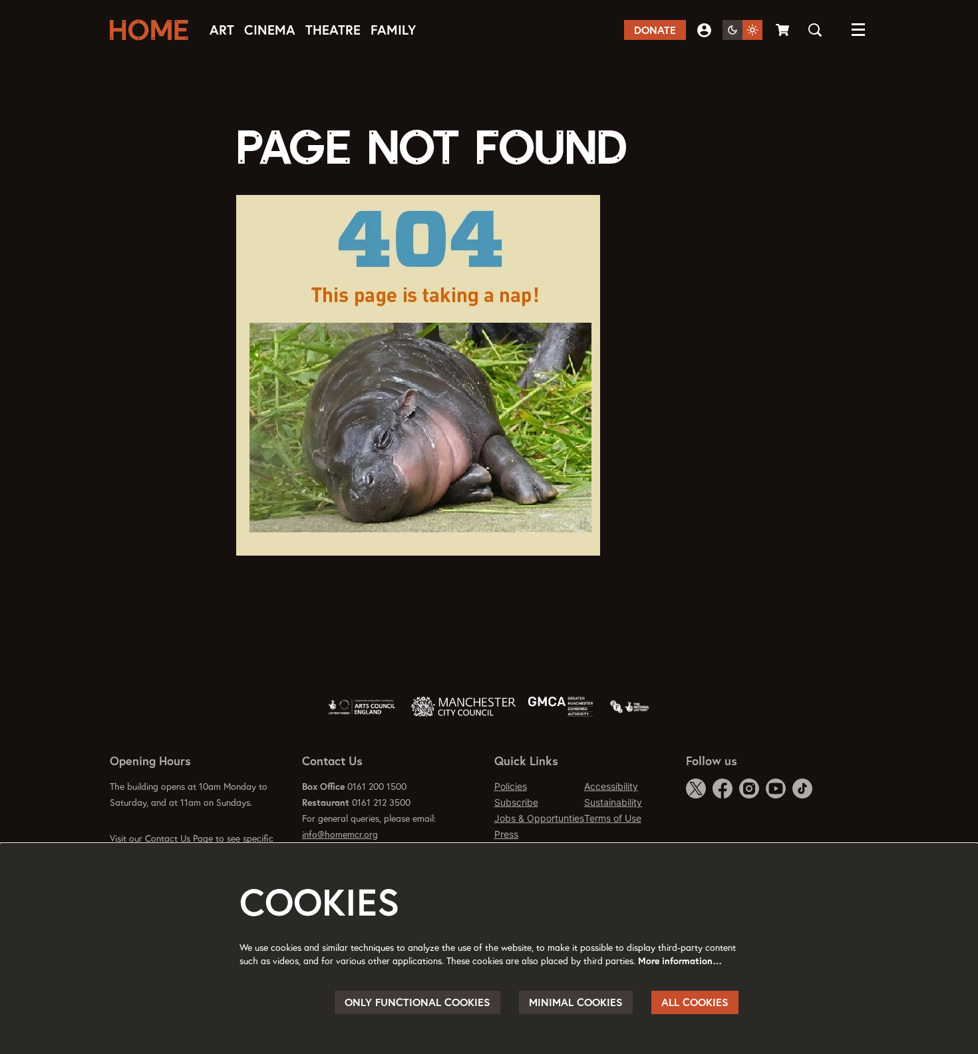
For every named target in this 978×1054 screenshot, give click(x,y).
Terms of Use (612, 818)
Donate (655, 30)
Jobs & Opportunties (539, 818)
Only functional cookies (417, 1002)
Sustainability (613, 802)
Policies (510, 786)
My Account (704, 30)
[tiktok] (802, 788)
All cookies (695, 1002)
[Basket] (783, 30)
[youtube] (776, 788)
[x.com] (696, 788)
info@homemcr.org (340, 834)
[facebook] (723, 788)
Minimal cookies (576, 1002)
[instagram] (749, 788)
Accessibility (611, 786)
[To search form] (815, 30)
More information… (680, 961)
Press (506, 834)
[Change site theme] (742, 30)
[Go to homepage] (153, 30)
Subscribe (516, 802)
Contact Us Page (179, 838)
